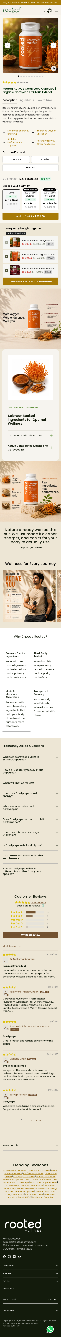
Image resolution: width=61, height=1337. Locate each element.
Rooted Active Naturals (29, 1320)
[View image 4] (26, 76)
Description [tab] (10, 100)
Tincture (30, 167)
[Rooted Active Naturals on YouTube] (20, 1257)
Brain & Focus (42, 1188)
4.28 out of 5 (38, 902)
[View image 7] (34, 76)
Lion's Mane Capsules (39, 1170)
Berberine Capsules (13, 1179)
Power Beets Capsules (14, 1170)
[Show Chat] (51, 1329)
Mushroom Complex (42, 1197)
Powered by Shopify (11, 1326)
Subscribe (53, 1299)
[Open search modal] (43, 10)
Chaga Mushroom (14, 1194)
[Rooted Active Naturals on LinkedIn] (15, 1257)
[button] (15, 82)
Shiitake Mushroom (45, 1191)
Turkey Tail (49, 1194)
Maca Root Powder (46, 1176)
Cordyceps (23, 1182)
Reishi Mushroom (34, 1194)
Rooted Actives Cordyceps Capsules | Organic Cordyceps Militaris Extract (39, 240)
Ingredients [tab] (27, 100)
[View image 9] (40, 76)
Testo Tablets (31, 1179)
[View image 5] (29, 76)
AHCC (28, 1197)
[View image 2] (21, 76)
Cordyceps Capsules (24, 1176)
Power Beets (12, 1185)
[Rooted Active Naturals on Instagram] (10, 1257)
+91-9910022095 (12, 1238)
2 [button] (26, 1120)
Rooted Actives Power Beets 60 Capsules (39, 268)
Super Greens (50, 1182)
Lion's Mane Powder (33, 1173)
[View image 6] (32, 76)
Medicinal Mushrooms (32, 1185)
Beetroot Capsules (24, 1191)
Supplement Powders (23, 1188)
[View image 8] (37, 76)
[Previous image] (7, 45)
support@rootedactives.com (19, 1242)
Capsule (16, 159)
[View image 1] (18, 76)
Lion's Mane (45, 1179)
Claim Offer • (30, 281)
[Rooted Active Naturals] (12, 10)
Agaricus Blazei (16, 1197)
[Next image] (53, 45)
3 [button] (31, 1120)
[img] (9, 954)
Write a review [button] (30, 935)
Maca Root (35, 1182)
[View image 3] (24, 76)
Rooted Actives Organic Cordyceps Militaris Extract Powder (39, 254)
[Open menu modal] (56, 10)
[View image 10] (42, 76)
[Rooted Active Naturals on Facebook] (5, 1257)
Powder (45, 159)
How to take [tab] (44, 100)
